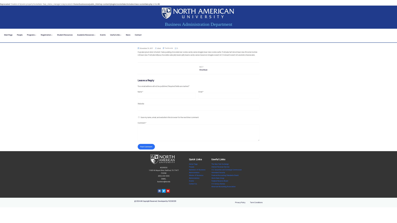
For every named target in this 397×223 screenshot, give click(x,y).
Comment (142, 123)
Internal (214, 167)
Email (200, 92)
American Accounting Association (223, 187)
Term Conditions (256, 202)
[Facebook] (159, 191)
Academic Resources (85, 35)
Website (141, 104)
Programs (31, 35)
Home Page (193, 164)
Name (140, 92)
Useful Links (115, 35)
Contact (138, 35)
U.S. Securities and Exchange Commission (226, 170)
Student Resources (65, 35)
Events (103, 35)
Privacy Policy (240, 202)
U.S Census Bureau (218, 184)
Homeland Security (218, 173)
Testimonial (169, 48)
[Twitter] (164, 191)
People (20, 35)
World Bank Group (217, 178)
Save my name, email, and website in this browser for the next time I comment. (170, 117)
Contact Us (193, 184)
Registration (46, 35)
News (128, 35)
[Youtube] (168, 191)
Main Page (8, 35)
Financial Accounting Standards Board (225, 175)
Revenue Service (223, 167)
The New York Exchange (220, 164)
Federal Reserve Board (219, 181)
